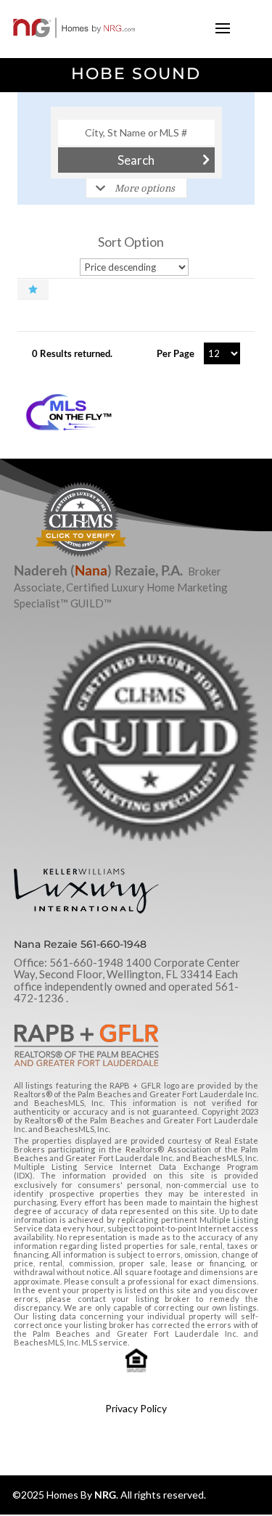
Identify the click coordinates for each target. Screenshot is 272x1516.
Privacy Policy (136, 1408)
